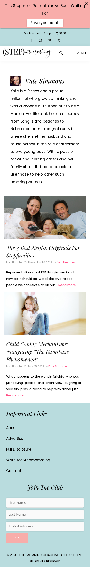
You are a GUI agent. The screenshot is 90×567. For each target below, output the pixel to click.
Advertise (14, 438)
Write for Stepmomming (28, 460)
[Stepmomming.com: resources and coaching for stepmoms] (27, 53)
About (11, 427)
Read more (67, 285)
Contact (13, 470)
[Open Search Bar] (61, 53)
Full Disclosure (18, 449)
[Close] (86, 3)
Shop (47, 33)
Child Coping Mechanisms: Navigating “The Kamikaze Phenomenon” (37, 351)
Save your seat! (45, 22)
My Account (32, 33)
